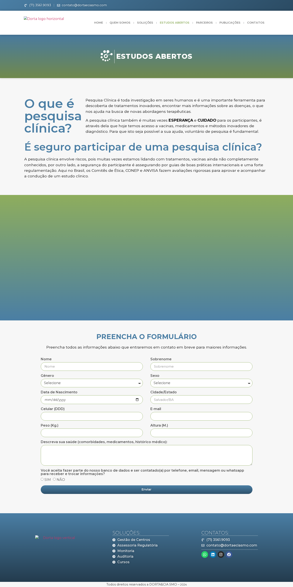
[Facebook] (229, 554)
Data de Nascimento (59, 392)
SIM (47, 479)
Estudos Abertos (174, 22)
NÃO (61, 479)
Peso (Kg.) (49, 425)
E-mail (155, 409)
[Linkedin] (213, 554)
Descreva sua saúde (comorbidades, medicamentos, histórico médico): (104, 442)
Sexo (154, 376)
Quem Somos (120, 22)
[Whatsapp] (204, 554)
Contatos (255, 22)
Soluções (145, 22)
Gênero (47, 376)
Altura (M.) (159, 425)
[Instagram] (221, 554)
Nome (46, 359)
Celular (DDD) (53, 409)
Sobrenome (161, 359)
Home (98, 22)
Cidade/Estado (163, 392)
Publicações (229, 22)
